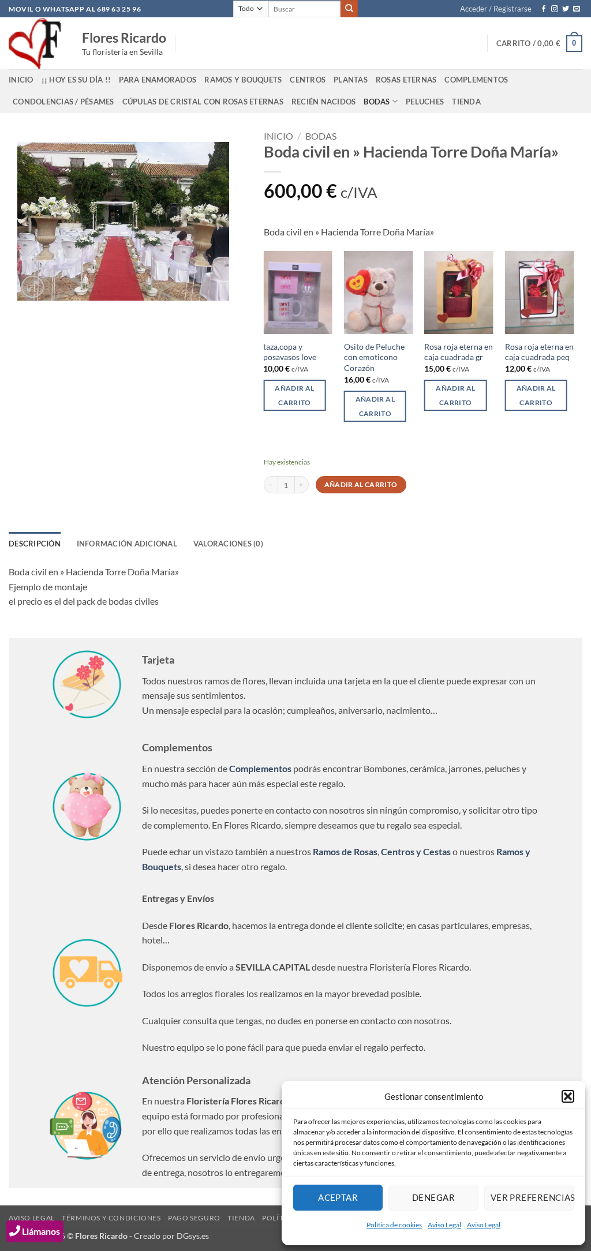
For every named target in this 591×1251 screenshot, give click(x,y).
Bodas (377, 101)
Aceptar (338, 1197)
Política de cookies (394, 1224)
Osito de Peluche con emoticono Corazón (374, 357)
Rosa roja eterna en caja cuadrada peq (539, 352)
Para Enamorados (157, 79)
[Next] (573, 347)
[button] (568, 1096)
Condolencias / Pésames (63, 101)
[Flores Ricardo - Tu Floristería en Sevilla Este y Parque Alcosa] (37, 43)
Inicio (278, 135)
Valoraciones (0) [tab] (228, 543)
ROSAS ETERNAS (406, 79)
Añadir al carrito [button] (294, 395)
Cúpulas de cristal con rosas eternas (202, 101)
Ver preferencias (532, 1197)
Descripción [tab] (35, 543)
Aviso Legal (444, 1224)
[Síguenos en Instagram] (554, 9)
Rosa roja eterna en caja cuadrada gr (458, 352)
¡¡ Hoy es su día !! (76, 79)
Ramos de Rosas (345, 851)
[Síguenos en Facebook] (543, 9)
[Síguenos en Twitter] (565, 9)
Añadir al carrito (361, 484)
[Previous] (263, 347)
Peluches (425, 101)
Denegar (433, 1197)
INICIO (21, 79)
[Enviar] (349, 8)
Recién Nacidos (323, 101)
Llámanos (40, 1231)
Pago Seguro (194, 1217)
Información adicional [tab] (127, 543)
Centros (308, 79)
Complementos (476, 79)
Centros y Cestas (416, 851)
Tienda (466, 101)
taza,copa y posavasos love (289, 352)
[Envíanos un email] (576, 9)
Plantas (351, 79)
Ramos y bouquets (243, 79)
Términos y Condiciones (111, 1217)
